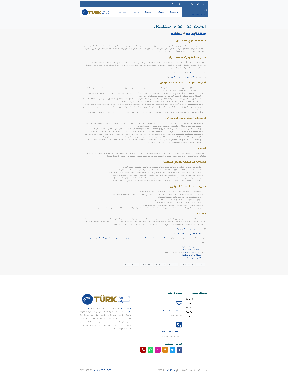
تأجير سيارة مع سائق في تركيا (187, 229)
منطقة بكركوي (146, 264)
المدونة (148, 12)
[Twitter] (198, 4)
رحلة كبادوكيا (142, 238)
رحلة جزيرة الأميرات (105, 238)
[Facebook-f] (204, 4)
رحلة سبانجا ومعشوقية (157, 238)
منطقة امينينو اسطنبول (192, 250)
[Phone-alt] (173, 4)
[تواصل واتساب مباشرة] (205, 10)
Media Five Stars (102, 370)
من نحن (136, 12)
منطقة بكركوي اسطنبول (187, 34)
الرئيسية (174, 12)
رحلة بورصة (91, 238)
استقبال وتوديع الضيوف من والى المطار (186, 234)
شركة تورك (126, 309)
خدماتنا (161, 12)
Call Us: (172, 332)
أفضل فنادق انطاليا (194, 258)
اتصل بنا (123, 12)
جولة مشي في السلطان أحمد (190, 247)
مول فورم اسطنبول (131, 264)
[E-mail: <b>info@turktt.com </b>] (179, 303)
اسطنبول (201, 264)
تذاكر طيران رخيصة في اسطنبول (183, 77)
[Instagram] (192, 4)
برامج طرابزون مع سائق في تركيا (124, 238)
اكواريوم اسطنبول (187, 264)
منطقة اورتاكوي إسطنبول (191, 255)
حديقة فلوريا (173, 264)
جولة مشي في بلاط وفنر (192, 253)
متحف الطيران (160, 264)
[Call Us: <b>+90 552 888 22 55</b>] (179, 324)
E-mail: (172, 311)
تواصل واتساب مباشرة (199, 15)
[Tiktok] (186, 4)
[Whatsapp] (180, 4)
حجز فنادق (193, 73)
